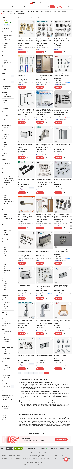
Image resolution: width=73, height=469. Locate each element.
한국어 (52, 458)
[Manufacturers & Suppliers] (36, 2)
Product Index (34, 456)
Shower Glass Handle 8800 (26, 74)
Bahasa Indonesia (39, 459)
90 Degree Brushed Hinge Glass (62, 145)
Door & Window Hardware (8, 419)
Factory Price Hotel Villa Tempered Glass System (62, 322)
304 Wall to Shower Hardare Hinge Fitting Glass (44, 356)
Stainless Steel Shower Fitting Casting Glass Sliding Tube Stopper (25, 322)
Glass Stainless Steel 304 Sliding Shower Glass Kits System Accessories (62, 251)
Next (46, 373)
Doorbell (4, 415)
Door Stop (4, 411)
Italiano (33, 458)
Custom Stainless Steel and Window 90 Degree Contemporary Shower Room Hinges (43, 251)
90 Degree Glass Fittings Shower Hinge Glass (26, 146)
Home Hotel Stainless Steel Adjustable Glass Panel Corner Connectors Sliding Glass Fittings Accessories (44, 322)
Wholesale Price (42, 455)
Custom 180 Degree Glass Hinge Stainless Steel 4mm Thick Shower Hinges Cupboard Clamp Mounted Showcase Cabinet (26, 110)
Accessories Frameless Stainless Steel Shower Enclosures (63, 216)
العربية (48, 458)
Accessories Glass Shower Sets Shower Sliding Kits (26, 181)
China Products (12, 455)
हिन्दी (59, 458)
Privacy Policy (43, 462)
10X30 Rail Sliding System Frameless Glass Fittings (61, 40)
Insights (39, 456)
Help (35, 452)
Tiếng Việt (32, 459)
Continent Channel (50, 455)
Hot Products (4, 455)
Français (22, 458)
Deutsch (37, 458)
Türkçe (68, 458)
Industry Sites (58, 455)
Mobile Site (45, 452)
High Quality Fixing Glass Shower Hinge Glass (26, 285)
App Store (10, 448)
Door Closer (4, 413)
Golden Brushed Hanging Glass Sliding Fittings (26, 39)
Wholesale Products (34, 455)
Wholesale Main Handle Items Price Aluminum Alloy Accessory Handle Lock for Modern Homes (26, 216)
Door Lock (4, 417)
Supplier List (12, 13)
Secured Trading (21, 13)
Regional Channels (65, 455)
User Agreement (30, 462)
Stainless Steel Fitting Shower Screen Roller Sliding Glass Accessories (43, 40)
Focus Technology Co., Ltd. (37, 464)
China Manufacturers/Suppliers (22, 455)
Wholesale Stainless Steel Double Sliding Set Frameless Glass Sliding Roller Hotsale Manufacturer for (44, 75)
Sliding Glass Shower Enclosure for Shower (26, 356)
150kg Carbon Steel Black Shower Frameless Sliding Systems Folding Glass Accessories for (61, 110)
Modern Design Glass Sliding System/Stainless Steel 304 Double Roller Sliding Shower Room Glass (44, 146)
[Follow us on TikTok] (58, 448)
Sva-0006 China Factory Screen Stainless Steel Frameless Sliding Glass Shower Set (44, 181)
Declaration (37, 462)
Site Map (39, 452)
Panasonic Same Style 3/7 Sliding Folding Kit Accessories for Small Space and (44, 216)
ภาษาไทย (64, 458)
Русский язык (27, 458)
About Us (28, 452)
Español (11, 458)
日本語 (56, 458)
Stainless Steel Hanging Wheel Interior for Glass (62, 181)
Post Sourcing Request (61, 439)
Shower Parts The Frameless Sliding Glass (61, 357)
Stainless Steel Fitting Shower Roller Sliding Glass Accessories (61, 75)
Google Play (18, 448)
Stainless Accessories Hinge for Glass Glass (62, 285)
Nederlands (43, 458)
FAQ (32, 452)
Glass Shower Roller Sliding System (26, 250)
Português (17, 458)
